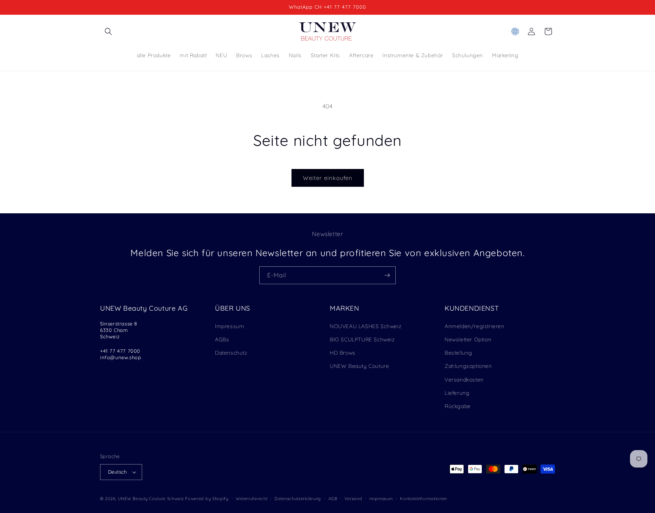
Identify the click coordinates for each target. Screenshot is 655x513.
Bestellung (458, 352)
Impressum (229, 326)
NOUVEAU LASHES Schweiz (365, 326)
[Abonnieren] (387, 275)
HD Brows (343, 352)
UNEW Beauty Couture (359, 366)
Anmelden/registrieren (475, 326)
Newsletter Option (468, 339)
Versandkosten (464, 379)
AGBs (222, 339)
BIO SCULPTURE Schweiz (362, 339)
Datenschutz (231, 352)
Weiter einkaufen (328, 177)
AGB (332, 498)
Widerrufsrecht (252, 498)
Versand (353, 498)
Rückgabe (458, 406)
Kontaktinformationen (423, 498)
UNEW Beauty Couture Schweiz (151, 498)
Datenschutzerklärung (297, 498)
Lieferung (457, 392)
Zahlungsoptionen (468, 366)
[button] (108, 31)
